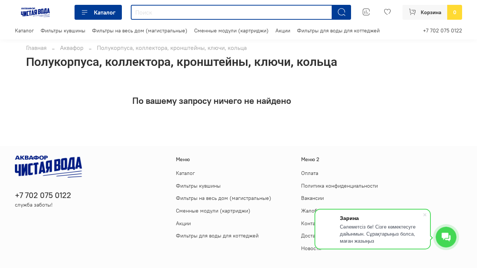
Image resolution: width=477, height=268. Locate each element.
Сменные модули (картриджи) (231, 30)
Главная (36, 47)
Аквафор (71, 47)
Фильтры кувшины (63, 30)
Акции (282, 30)
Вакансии (312, 198)
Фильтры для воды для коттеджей (338, 30)
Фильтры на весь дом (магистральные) (139, 30)
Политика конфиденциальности (339, 185)
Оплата (309, 173)
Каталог (105, 12)
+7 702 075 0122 (442, 30)
